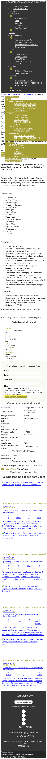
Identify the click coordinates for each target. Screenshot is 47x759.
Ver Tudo (11, 16)
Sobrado (18, 23)
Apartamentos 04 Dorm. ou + (26, 44)
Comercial (19, 25)
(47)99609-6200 (31, 733)
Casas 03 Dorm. (21, 59)
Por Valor (13, 76)
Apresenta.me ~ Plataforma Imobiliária (17, 754)
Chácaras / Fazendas (23, 71)
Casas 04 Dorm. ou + (23, 61)
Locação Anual (16, 13)
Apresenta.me (7, 752)
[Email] (24, 719)
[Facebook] (24, 711)
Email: (6, 375)
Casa (17, 21)
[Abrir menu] (0, 94)
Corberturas (20, 47)
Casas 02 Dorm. (21, 56)
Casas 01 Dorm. (21, 54)
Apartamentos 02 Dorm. (24, 40)
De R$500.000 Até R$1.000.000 (28, 83)
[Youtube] (24, 715)
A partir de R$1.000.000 (24, 85)
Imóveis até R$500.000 (24, 80)
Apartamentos (16, 35)
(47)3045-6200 (15, 732)
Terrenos (13, 66)
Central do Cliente (24, 702)
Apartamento (20, 18)
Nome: (6, 370)
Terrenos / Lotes (21, 73)
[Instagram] (24, 723)
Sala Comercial (21, 28)
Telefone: (8, 379)
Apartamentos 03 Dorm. (24, 42)
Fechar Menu (11, 30)
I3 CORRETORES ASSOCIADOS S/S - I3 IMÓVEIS (25, 2)
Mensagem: (8, 386)
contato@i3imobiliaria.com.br (23, 706)
